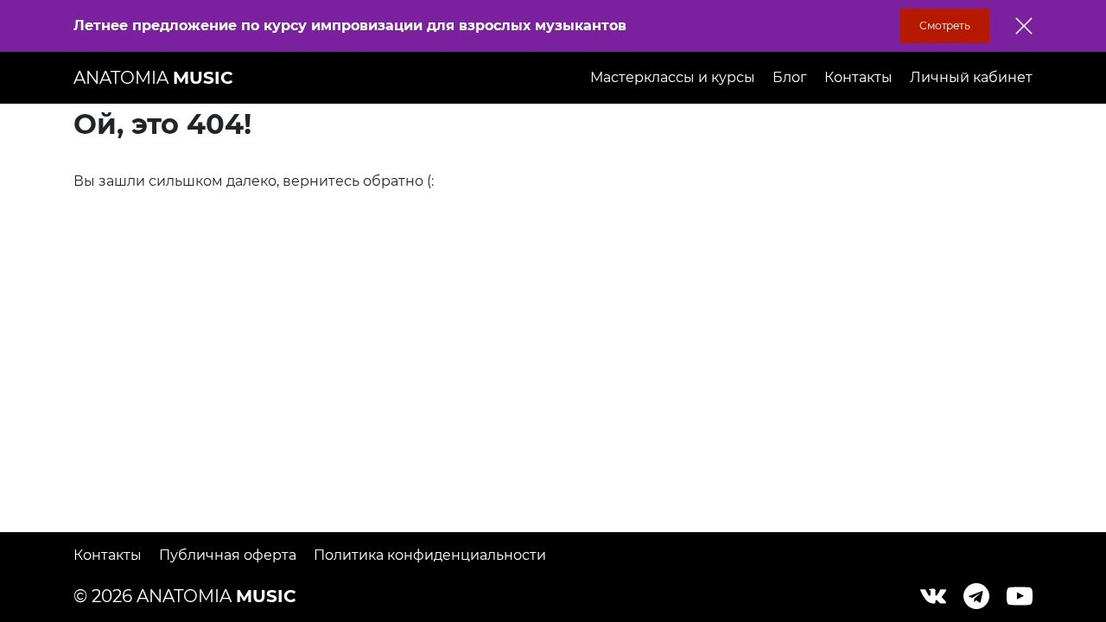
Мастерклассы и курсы (672, 77)
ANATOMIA (153, 77)
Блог (789, 77)
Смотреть (944, 25)
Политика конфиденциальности (430, 555)
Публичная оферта (227, 555)
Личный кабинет (971, 77)
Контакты (858, 77)
